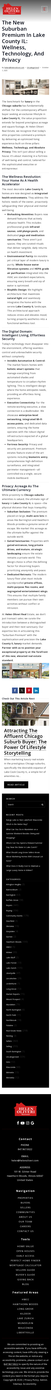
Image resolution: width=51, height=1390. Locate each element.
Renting (9, 1036)
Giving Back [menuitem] (25, 1279)
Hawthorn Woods (13, 942)
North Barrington (13, 1010)
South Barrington (13, 1051)
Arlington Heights (13, 884)
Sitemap (17, 1383)
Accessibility (29, 1383)
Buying (9, 910)
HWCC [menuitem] (25, 1299)
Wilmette (10, 1072)
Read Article (16, 784)
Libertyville (10, 973)
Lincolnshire (11, 978)
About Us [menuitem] (25, 1216)
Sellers (9, 1041)
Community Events (14, 916)
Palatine (9, 1025)
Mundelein (10, 1004)
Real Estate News (13, 1030)
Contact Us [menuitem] (25, 1231)
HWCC (9, 947)
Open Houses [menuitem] (25, 1251)
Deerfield (10, 921)
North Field (11, 1015)
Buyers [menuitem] (25, 1202)
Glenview (10, 926)
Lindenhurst (11, 983)
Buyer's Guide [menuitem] (25, 1274)
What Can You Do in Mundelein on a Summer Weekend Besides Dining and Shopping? (22, 833)
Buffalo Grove (12, 900)
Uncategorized (33, 67)
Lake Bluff (10, 957)
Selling (9, 1046)
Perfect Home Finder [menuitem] (25, 1260)
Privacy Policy (31, 1379)
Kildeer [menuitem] (25, 1313)
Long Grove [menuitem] (25, 1308)
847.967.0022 (25, 1149)
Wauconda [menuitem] (25, 1327)
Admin (43, 1379)
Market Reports (13, 994)
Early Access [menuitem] (25, 1255)
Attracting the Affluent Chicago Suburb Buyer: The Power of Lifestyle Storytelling (25, 741)
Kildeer (9, 952)
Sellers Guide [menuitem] (25, 1269)
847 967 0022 (11, 1364)
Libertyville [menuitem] (25, 1332)
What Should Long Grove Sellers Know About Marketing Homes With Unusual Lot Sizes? (24, 856)
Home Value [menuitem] (25, 1246)
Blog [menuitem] (25, 1284)
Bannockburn (12, 889)
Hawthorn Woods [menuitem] (25, 1304)
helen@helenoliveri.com (14, 67)
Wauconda (10, 1067)
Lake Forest (11, 963)
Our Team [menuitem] (25, 1221)
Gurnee (9, 936)
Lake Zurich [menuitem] (25, 1318)
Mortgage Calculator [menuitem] (25, 1265)
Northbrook (11, 1020)
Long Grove (11, 989)
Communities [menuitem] (25, 1212)
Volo (8, 1062)
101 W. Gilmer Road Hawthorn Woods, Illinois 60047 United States (25, 1176)
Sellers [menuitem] (25, 1207)
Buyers (9, 905)
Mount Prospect (13, 999)
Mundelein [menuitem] (25, 1323)
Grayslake (10, 931)
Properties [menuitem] (25, 1197)
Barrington (10, 895)
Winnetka (10, 1077)
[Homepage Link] (12, 8)
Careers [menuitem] (25, 1226)
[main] (25, 547)
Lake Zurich (11, 968)
